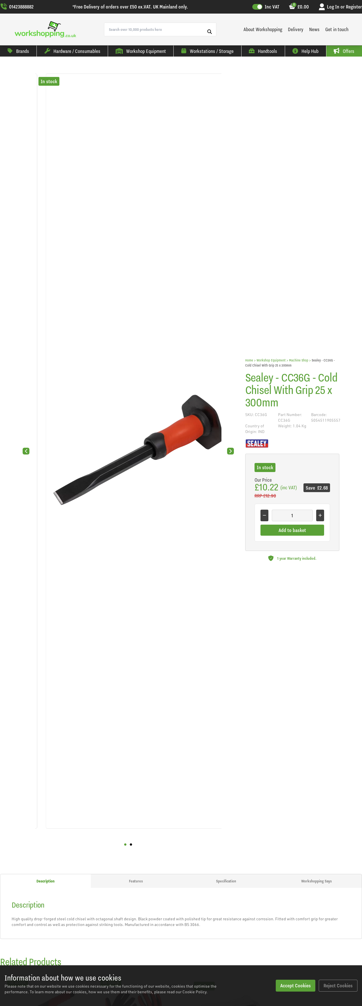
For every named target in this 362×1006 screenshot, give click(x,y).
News (314, 29)
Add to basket (292, 530)
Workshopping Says (316, 881)
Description (45, 881)
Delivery (295, 29)
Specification (226, 881)
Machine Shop (298, 360)
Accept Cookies (295, 985)
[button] (125, 844)
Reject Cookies (338, 985)
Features (136, 881)
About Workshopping (263, 29)
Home (249, 360)
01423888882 (21, 6)
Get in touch (336, 29)
